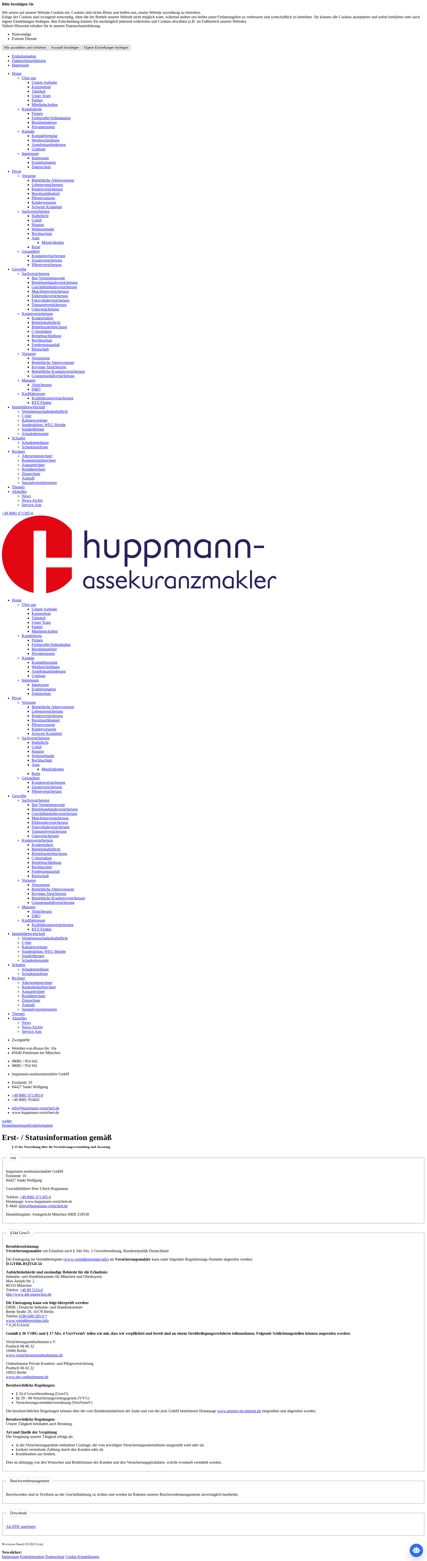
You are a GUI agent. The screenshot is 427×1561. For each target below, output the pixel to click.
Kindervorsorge (44, 202)
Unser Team (41, 96)
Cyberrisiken (42, 331)
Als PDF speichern (21, 1526)
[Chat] (416, 1550)
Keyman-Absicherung (49, 367)
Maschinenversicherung (50, 291)
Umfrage (38, 149)
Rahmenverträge (34, 420)
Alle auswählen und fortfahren (25, 47)
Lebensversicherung (47, 185)
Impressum (20, 65)
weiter (7, 1121)
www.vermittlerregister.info (86, 1259)
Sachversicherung (35, 211)
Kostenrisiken (42, 318)
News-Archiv (32, 500)
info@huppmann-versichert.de (35, 1108)
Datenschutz (41, 167)
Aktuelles (19, 491)
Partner (37, 100)
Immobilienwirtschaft (28, 407)
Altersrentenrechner (37, 456)
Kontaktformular (45, 136)
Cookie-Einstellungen (82, 1557)
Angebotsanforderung (49, 145)
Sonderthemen (33, 429)
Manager (29, 380)
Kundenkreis (32, 109)
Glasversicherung (45, 309)
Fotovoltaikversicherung (50, 300)
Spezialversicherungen (39, 482)
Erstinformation (24, 56)
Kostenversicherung (37, 314)
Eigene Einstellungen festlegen (106, 47)
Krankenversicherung (48, 256)
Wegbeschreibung (46, 140)
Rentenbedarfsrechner (39, 460)
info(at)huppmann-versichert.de (43, 1206)
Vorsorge (29, 176)
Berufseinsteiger (44, 122)
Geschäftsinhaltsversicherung (54, 287)
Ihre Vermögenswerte (48, 278)
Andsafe (28, 478)
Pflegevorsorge (43, 198)
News (26, 496)
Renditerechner (33, 469)
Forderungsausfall (46, 345)
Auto (36, 238)
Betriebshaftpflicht (46, 322)
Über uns (29, 78)
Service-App (32, 505)
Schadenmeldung (35, 442)
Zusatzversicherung (47, 260)
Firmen (37, 113)
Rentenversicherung (47, 189)
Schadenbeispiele (35, 434)
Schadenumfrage (35, 447)
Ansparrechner (33, 465)
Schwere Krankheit (47, 207)
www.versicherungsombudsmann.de (34, 1355)
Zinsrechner (31, 474)
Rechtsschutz (42, 233)
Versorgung (41, 358)
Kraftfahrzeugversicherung (52, 398)
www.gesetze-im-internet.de (239, 1411)
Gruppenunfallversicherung (53, 376)
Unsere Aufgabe (44, 82)
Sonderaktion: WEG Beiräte (44, 425)
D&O (36, 389)
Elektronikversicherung (50, 296)
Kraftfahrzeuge (33, 394)
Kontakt (28, 131)
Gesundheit (31, 251)
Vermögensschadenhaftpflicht (45, 411)
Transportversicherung (49, 305)
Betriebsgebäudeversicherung (55, 282)
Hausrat (38, 225)
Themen (18, 487)
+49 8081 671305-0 (27, 1095)
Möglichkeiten (53, 242)
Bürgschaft (40, 349)
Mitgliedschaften (45, 105)
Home (16, 73)
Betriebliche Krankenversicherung (58, 371)
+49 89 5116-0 (31, 1290)
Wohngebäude (43, 229)
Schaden (18, 438)
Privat (16, 171)
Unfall (37, 220)
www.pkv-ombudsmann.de (27, 1377)
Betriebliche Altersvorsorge (53, 180)
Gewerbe (19, 269)
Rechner (18, 451)
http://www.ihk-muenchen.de (28, 1294)
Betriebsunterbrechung (49, 327)
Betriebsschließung (46, 336)
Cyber (26, 416)
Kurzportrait (41, 87)
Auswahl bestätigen (65, 47)
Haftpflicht (40, 216)
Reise (36, 247)
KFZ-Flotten (41, 402)
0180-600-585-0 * (33, 1316)
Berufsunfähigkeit (46, 193)
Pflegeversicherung (47, 265)
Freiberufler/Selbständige (51, 118)
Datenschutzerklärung (29, 61)
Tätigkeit (38, 91)
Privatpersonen (43, 127)
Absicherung (42, 385)
